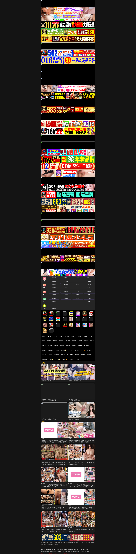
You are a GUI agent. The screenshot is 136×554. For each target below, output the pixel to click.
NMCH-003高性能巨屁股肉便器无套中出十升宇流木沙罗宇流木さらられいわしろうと (54, 508)
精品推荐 (54, 277)
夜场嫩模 (74, 345)
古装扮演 (54, 291)
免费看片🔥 (63, 350)
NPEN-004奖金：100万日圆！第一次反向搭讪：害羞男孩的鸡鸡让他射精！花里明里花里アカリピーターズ (81, 508)
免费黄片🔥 (72, 359)
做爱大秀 (83, 354)
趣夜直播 (68, 345)
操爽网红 (74, 340)
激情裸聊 (77, 350)
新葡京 (43, 340)
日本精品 (66, 281)
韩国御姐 (66, 284)
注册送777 (85, 336)
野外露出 (89, 288)
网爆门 (89, 298)
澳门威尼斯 (44, 359)
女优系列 (66, 291)
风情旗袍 (54, 294)
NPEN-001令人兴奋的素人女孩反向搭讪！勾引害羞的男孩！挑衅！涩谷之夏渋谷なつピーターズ (81, 486)
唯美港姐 (77, 284)
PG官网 (49, 336)
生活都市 (54, 305)
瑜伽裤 (77, 294)
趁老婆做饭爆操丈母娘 (48, 381)
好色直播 (44, 354)
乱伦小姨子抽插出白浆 (75, 419)
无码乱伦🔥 (90, 350)
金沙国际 (63, 354)
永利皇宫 (57, 350)
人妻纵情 (77, 305)
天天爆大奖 (56, 354)
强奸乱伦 (66, 277)
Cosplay (77, 281)
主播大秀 (44, 345)
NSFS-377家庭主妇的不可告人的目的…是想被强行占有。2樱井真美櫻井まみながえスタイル (54, 530)
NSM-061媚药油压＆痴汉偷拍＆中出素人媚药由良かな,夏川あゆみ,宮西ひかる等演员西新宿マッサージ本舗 (54, 464)
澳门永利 (67, 336)
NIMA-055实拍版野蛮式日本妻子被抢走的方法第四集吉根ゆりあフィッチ (54, 485)
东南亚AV (89, 284)
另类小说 (54, 308)
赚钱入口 (79, 359)
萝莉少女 (89, 277)
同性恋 (89, 301)
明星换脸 (66, 294)
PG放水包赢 (67, 340)
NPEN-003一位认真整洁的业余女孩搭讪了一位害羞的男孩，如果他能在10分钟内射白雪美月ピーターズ (54, 442)
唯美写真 (77, 298)
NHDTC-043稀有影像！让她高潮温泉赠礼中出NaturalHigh (81, 530)
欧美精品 (77, 277)
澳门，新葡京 (70, 354)
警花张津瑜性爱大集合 (75, 400)
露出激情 (66, 298)
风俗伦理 (89, 305)
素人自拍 (89, 281)
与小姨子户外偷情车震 (75, 381)
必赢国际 (55, 340)
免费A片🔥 (57, 359)
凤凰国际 (61, 340)
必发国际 (80, 345)
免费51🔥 (83, 350)
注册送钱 (79, 336)
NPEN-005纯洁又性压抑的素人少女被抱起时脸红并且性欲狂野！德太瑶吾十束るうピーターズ (81, 441)
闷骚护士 (89, 294)
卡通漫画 (54, 298)
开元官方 (50, 354)
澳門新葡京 (50, 350)
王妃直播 (50, 345)
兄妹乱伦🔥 (64, 359)
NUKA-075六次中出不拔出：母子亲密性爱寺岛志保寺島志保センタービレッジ (81, 463)
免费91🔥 (51, 359)
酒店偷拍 (92, 340)
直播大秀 (89, 354)
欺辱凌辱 (54, 288)
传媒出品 (54, 301)
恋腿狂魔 (89, 291)
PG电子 (73, 336)
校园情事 (66, 305)
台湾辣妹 (54, 284)
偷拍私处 (62, 345)
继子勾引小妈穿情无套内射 (49, 400)
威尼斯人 (44, 336)
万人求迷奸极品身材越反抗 (49, 419)
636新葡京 (70, 350)
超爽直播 (80, 340)
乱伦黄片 (56, 345)
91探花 (65, 288)
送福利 (90, 336)
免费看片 (77, 354)
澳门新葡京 (86, 345)
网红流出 (77, 288)
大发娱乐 (44, 350)
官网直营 (61, 336)
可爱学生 (77, 291)
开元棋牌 (55, 336)
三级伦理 (54, 281)
